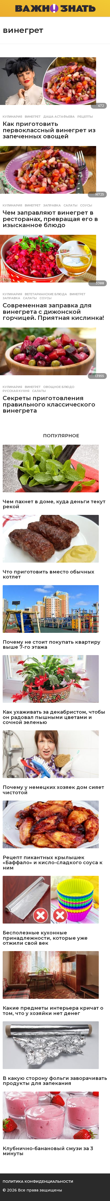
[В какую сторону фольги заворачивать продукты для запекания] (55, 1047)
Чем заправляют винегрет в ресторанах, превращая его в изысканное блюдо (50, 219)
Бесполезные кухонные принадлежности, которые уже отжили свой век (45, 938)
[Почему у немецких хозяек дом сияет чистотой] (55, 756)
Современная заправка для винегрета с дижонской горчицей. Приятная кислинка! (53, 311)
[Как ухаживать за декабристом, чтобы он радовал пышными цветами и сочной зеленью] (55, 681)
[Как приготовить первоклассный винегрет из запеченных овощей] (55, 84)
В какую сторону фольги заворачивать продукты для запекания (55, 1081)
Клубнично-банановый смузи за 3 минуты (48, 1151)
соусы (86, 205)
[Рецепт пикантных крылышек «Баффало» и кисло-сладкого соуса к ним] (55, 827)
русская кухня (16, 390)
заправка (52, 205)
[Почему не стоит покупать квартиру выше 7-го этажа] (55, 611)
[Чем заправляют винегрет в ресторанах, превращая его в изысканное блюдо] (55, 173)
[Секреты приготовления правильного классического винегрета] (55, 355)
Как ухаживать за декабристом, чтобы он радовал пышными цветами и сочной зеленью (54, 717)
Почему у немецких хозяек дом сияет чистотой (53, 790)
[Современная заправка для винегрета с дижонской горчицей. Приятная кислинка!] (55, 262)
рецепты (85, 116)
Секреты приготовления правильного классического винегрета (49, 404)
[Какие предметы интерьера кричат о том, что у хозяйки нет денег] (55, 977)
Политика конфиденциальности (38, 1181)
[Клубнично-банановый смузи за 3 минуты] (55, 1117)
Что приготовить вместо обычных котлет (48, 574)
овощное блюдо (58, 386)
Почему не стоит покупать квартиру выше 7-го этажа (51, 645)
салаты (70, 205)
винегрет (33, 116)
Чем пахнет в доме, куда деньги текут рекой (54, 504)
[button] (6, 8)
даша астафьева (59, 116)
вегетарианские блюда (46, 294)
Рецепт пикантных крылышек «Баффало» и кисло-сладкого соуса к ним (53, 863)
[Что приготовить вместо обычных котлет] (55, 541)
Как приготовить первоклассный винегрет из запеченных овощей (49, 130)
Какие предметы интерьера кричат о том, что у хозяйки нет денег (53, 1011)
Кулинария (12, 116)
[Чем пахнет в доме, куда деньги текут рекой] (55, 471)
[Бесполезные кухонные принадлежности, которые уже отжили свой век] (55, 902)
